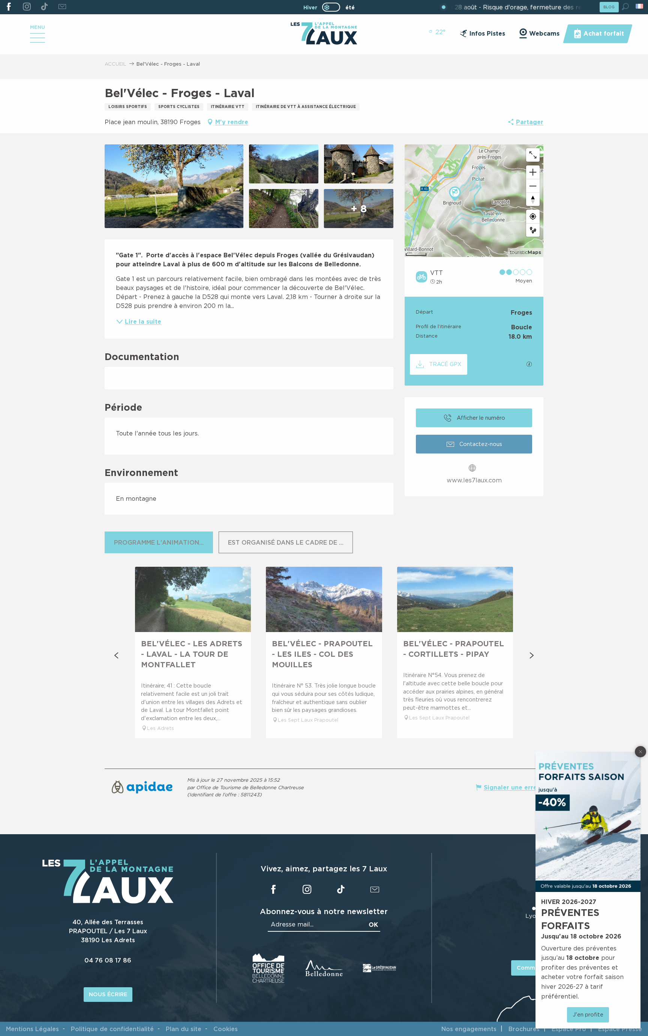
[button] (625, 6)
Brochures (524, 1028)
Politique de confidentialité (112, 1028)
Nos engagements (468, 1028)
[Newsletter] (62, 7)
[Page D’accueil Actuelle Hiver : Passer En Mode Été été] (331, 7)
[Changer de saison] (333, 7)
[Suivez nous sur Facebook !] (9, 7)
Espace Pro (569, 1028)
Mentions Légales (32, 1028)
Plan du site (183, 1028)
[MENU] (37, 40)
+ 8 (359, 208)
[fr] (640, 6)
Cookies (225, 1028)
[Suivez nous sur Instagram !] (26, 7)
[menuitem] (324, 34)
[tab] (159, 542)
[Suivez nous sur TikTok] (44, 7)
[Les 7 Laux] (108, 901)
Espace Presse (620, 1028)
